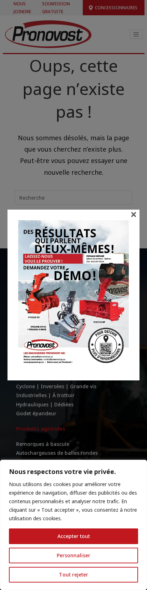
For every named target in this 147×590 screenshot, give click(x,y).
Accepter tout (73, 536)
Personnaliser (73, 555)
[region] (73, 525)
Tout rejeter (73, 574)
